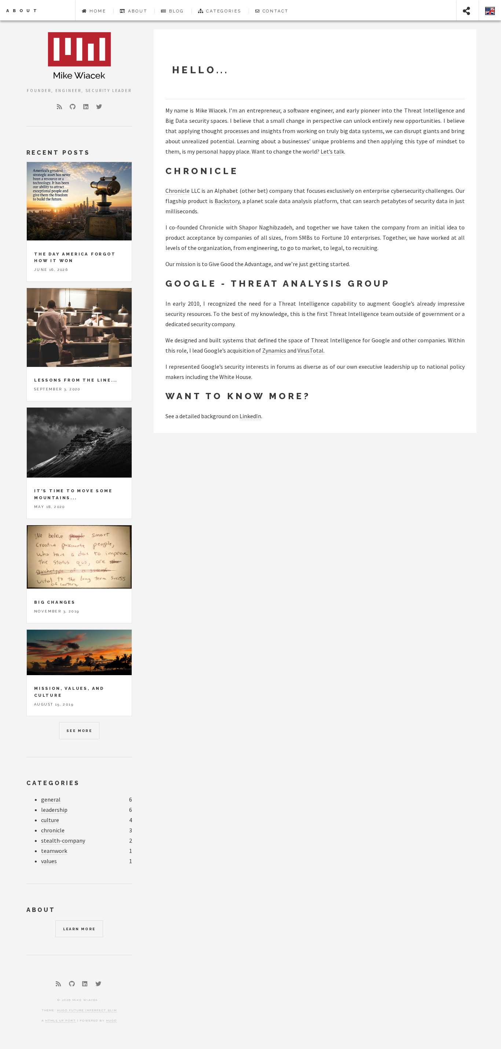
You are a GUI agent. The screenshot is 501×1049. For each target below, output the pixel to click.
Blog (176, 11)
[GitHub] (73, 107)
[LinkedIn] (85, 107)
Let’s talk (332, 151)
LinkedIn (250, 416)
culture (50, 820)
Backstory (227, 201)
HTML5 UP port (60, 1020)
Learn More (79, 929)
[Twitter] (99, 107)
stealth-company (63, 840)
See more (79, 731)
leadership (54, 809)
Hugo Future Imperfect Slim (87, 1010)
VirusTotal (310, 350)
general (51, 799)
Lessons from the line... (75, 380)
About (23, 10)
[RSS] (59, 107)
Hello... (200, 70)
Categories (223, 11)
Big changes (55, 602)
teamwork (54, 850)
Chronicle (177, 190)
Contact (276, 11)
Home (97, 11)
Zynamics (274, 350)
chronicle (53, 830)
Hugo (111, 1020)
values (49, 861)
